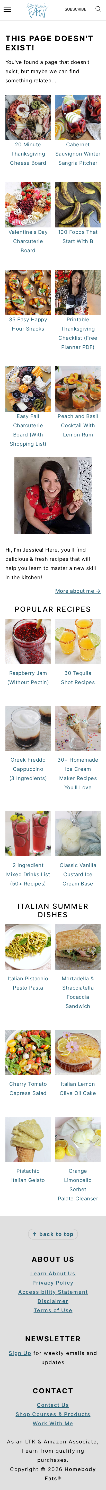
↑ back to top (53, 1234)
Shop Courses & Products (53, 1414)
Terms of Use (53, 1310)
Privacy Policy (53, 1283)
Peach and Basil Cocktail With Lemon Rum (78, 425)
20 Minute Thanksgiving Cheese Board (28, 153)
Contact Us (53, 1405)
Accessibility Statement (53, 1292)
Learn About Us (53, 1273)
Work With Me (53, 1423)
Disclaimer (53, 1301)
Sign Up (20, 1353)
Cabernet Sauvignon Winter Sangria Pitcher (78, 153)
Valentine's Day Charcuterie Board (28, 241)
